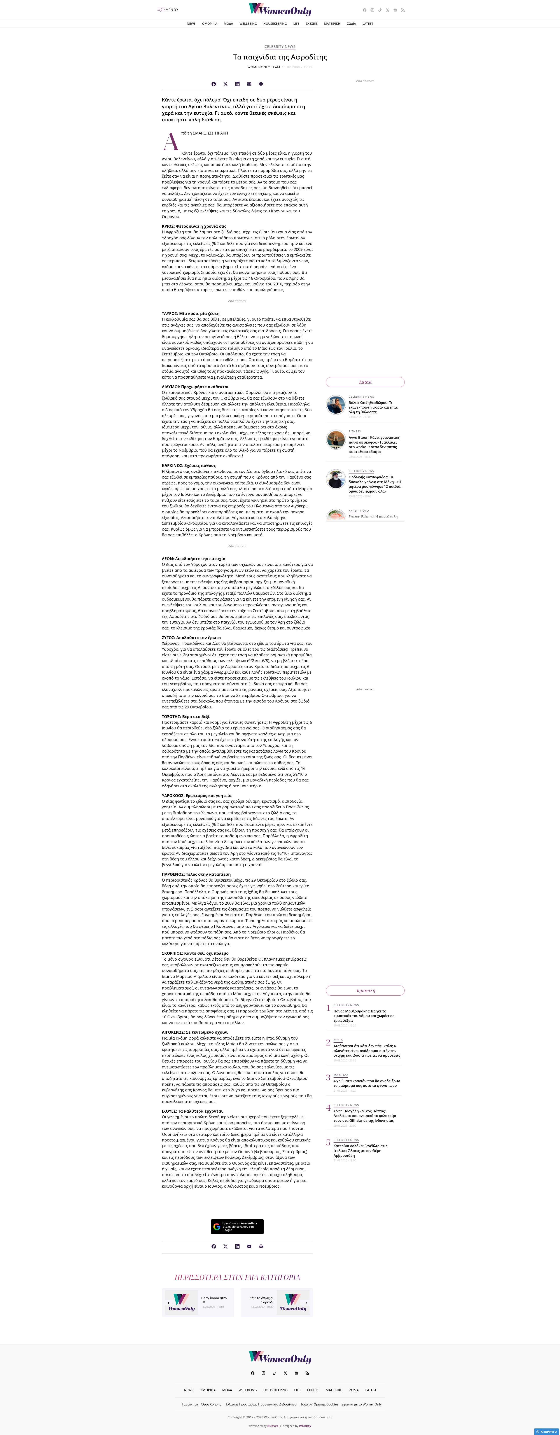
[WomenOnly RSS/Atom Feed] (401, 10)
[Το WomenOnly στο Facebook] (363, 10)
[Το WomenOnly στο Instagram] (370, 10)
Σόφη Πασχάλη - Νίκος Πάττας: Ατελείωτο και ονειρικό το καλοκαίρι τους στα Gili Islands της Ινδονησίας (365, 1116)
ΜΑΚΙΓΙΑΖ (341, 1075)
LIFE (296, 23)
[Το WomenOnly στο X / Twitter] (386, 10)
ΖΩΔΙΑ (351, 23)
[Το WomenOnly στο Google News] (393, 10)
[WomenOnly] (280, 9)
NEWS (191, 23)
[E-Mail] (249, 84)
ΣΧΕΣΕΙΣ (311, 23)
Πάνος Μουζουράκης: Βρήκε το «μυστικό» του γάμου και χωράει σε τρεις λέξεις (364, 1016)
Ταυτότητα (190, 1404)
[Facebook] (213, 84)
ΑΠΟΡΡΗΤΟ (549, 1432)
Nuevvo (272, 1426)
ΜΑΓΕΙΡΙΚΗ (332, 23)
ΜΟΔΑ (228, 23)
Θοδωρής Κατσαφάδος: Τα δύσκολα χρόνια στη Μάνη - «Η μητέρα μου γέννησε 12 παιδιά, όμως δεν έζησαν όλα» (375, 484)
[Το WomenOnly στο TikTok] (378, 10)
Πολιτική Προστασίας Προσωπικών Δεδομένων (260, 1404)
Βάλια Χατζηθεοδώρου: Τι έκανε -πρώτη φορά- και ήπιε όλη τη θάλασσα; (373, 407)
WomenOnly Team (264, 67)
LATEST (367, 23)
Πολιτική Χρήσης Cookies (319, 1404)
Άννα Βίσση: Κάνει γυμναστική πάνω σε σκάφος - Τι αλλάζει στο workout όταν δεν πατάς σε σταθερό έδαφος (374, 444)
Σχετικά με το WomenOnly (361, 1404)
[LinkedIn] (237, 84)
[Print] (261, 84)
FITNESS (355, 431)
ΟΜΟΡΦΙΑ (209, 23)
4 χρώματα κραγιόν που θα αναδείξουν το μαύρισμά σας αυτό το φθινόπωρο (367, 1083)
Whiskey (305, 1426)
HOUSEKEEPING (275, 23)
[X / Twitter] (225, 84)
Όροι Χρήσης (211, 1404)
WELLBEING (248, 23)
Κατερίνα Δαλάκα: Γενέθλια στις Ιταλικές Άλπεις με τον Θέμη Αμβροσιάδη (360, 1150)
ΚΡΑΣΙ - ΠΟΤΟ (359, 511)
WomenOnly (280, 1357)
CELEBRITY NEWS (280, 46)
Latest (365, 382)
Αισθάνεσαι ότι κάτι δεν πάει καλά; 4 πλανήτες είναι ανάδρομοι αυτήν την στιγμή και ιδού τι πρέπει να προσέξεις (367, 1050)
